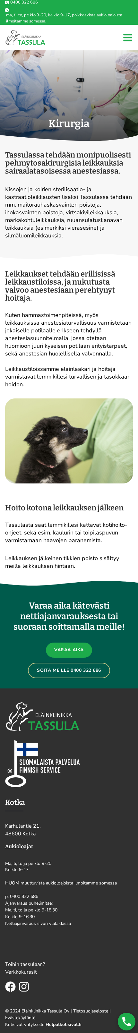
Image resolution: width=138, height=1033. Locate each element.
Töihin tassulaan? (25, 964)
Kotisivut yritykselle (43, 1024)
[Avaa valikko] (128, 37)
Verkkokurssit (21, 972)
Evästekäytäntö (20, 1018)
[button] (126, 1021)
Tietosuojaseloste (90, 1011)
